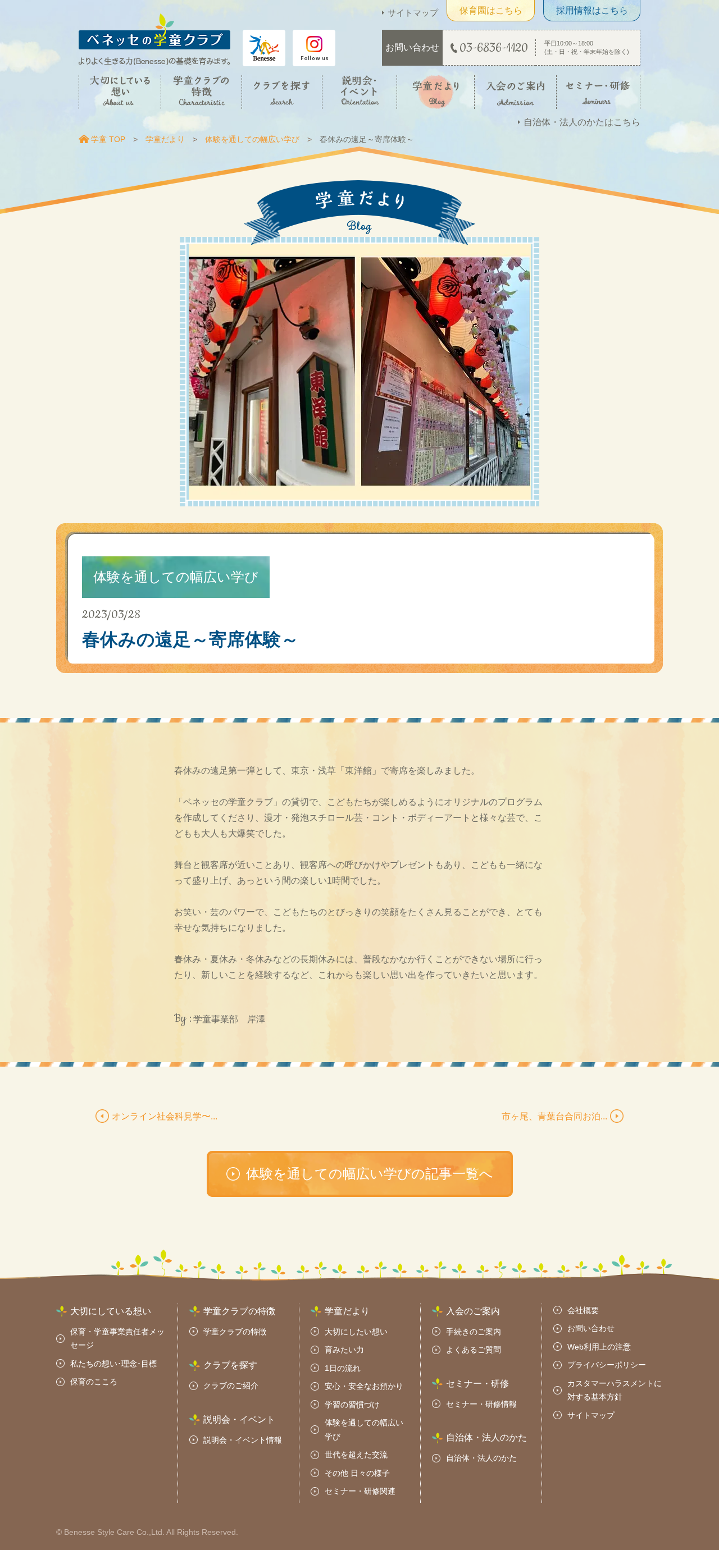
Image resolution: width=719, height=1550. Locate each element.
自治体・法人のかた (481, 1457)
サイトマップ (413, 12)
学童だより (165, 139)
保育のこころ (93, 1381)
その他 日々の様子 (357, 1473)
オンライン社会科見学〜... (164, 1116)
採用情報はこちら (592, 10)
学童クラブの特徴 (234, 1331)
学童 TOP (108, 139)
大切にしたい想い (356, 1331)
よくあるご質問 (473, 1349)
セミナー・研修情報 (481, 1404)
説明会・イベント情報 (242, 1439)
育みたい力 (344, 1349)
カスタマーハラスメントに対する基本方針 (614, 1390)
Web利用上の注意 (599, 1346)
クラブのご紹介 (230, 1385)
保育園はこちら (490, 10)
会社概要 (583, 1310)
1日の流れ (343, 1368)
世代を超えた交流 (356, 1454)
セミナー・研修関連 (360, 1491)
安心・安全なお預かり (364, 1386)
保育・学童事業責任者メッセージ (117, 1338)
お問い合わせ (591, 1328)
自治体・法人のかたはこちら (582, 122)
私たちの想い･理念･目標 (113, 1363)
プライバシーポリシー (606, 1364)
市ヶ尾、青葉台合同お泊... (554, 1116)
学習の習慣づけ (352, 1404)
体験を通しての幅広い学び (252, 139)
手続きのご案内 (473, 1331)
